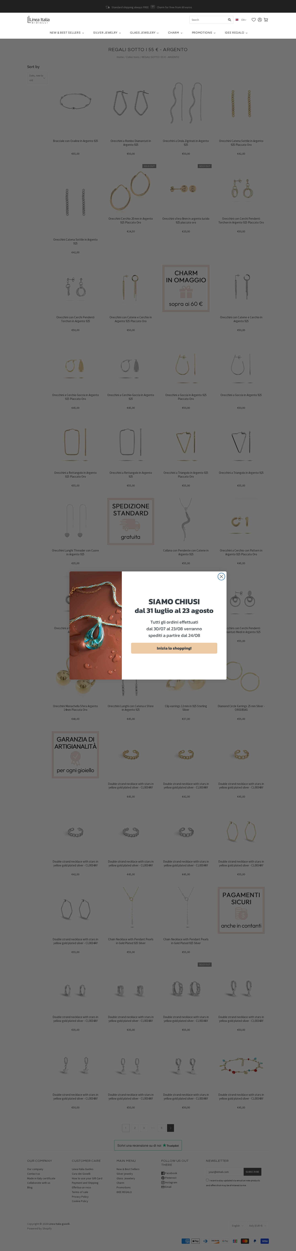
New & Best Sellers (65, 32)
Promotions (202, 32)
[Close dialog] (221, 576)
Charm (173, 32)
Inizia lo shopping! (174, 648)
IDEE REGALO (234, 32)
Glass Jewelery (142, 32)
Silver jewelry (105, 32)
